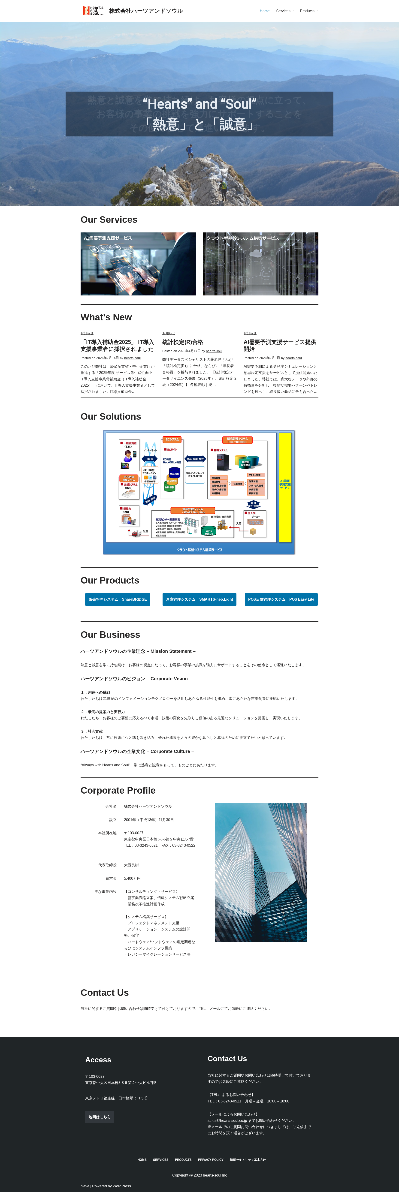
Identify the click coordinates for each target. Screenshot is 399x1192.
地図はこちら (100, 1117)
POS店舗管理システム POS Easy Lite (281, 599)
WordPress (122, 1186)
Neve (85, 1186)
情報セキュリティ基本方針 (248, 1160)
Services (161, 1160)
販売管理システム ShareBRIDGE (118, 599)
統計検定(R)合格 (182, 342)
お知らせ (87, 333)
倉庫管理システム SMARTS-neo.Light (199, 599)
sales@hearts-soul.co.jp (227, 1121)
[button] (292, 11)
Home (265, 11)
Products (183, 1160)
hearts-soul (132, 358)
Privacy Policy (211, 1160)
